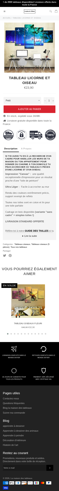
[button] (7, 333)
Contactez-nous (11, 398)
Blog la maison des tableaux (17, 408)
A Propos (26, 148)
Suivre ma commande (14, 413)
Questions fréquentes (13, 403)
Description (10, 148)
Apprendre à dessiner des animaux (20, 431)
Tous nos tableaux (19, 247)
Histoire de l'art (10, 445)
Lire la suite (30, 236)
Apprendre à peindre (13, 435)
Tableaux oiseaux (22, 244)
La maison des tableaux (21, 478)
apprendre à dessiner (13, 426)
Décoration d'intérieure (14, 440)
